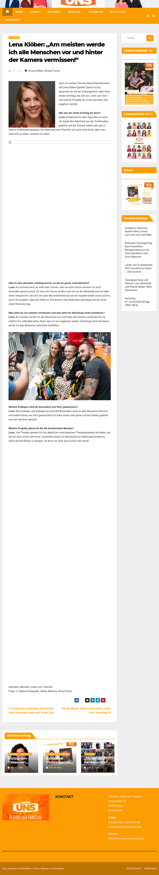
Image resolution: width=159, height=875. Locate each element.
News (19, 11)
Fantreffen (26, 754)
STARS (34, 11)
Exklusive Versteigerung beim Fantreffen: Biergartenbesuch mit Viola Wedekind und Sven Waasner (138, 250)
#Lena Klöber (35, 70)
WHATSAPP (13, 19)
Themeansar (58, 868)
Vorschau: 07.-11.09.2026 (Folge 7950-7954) (137, 302)
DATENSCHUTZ (134, 868)
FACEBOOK (96, 11)
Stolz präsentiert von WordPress (17, 868)
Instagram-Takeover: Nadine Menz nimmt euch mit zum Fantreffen (138, 231)
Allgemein (14, 37)
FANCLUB (74, 11)
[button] (148, 15)
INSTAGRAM (117, 11)
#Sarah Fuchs (52, 70)
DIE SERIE (54, 11)
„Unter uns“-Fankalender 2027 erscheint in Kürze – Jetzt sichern (139, 268)
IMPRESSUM (150, 868)
